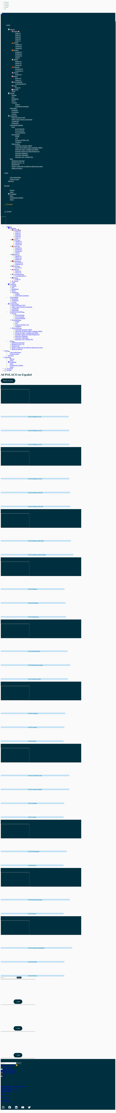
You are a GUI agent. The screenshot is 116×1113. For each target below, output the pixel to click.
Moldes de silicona (17, 168)
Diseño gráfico (16, 144)
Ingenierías (15, 110)
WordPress (18, 142)
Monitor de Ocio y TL (18, 163)
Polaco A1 (18, 78)
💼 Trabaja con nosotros (8, 1072)
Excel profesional (20, 132)
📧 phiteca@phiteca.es (7, 1069)
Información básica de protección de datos (13, 1086)
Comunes (14, 102)
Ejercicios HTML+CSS (22, 140)
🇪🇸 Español (15, 50)
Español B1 (18, 56)
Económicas (15, 112)
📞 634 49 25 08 (6, 1067)
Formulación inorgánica (22, 106)
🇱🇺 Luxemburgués (17, 82)
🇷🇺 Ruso (14, 86)
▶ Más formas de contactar (8, 1071)
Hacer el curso (8, 381)
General (6, 5)
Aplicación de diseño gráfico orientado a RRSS (28, 147)
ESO (13, 97)
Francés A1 (18, 74)
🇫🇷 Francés (15, 72)
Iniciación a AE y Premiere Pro (24, 157)
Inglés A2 (18, 35)
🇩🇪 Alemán (15, 42)
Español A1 (18, 52)
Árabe (13, 91)
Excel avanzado (19, 131)
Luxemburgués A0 (20, 84)
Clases (6, 173)
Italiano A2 (18, 63)
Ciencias (14, 114)
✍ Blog (3, 1076)
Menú (3, 220)
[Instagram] (2, 12)
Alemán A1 (18, 44)
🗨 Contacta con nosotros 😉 (9, 1065)
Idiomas (6, 2)
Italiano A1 (18, 61)
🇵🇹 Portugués (15, 67)
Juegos (6, 7)
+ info (18, 1002)
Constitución (15, 121)
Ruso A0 (17, 87)
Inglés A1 (18, 33)
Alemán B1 (18, 48)
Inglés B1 (18, 37)
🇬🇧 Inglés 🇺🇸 (15, 31)
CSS (16, 138)
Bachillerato (15, 99)
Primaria (14, 95)
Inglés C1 (18, 41)
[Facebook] (1, 12)
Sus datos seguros (6, 1088)
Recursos (7, 186)
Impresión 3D (15, 164)
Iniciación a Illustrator (21, 153)
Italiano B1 (18, 65)
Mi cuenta (3, 1094)
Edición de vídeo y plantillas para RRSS (26, 149)
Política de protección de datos (9, 1089)
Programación (16, 134)
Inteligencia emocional (18, 161)
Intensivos (11, 181)
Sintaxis (17, 57)
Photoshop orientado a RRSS (23, 146)
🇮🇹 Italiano (15, 59)
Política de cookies (6, 1091)
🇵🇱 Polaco (15, 76)
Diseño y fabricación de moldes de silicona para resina (27, 166)
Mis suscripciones (6, 1101)
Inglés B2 (18, 39)
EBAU (14, 101)
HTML (17, 136)
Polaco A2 (18, 80)
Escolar (6, 4)
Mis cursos (4, 1097)
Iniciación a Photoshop (21, 155)
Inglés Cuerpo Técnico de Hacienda (22, 119)
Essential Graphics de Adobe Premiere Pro (27, 151)
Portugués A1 (19, 69)
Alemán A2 (18, 46)
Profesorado (15, 123)
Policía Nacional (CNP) (18, 117)
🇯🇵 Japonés (15, 89)
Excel (13, 127)
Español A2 (18, 54)
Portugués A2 (19, 71)
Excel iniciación (19, 129)
